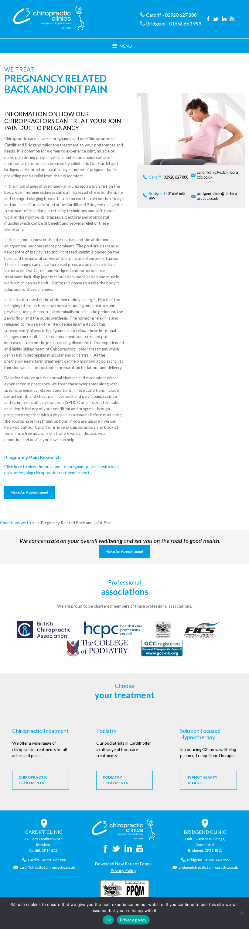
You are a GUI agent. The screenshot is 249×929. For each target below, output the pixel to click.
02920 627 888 (168, 177)
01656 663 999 (167, 196)
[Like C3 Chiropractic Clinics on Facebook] (208, 19)
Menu (126, 46)
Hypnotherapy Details (201, 780)
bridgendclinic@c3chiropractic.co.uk (217, 196)
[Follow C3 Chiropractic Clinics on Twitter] (216, 19)
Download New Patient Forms (123, 863)
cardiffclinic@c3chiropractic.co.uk (217, 174)
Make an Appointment (29, 492)
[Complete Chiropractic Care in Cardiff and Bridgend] (123, 838)
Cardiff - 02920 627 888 (171, 15)
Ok (108, 919)
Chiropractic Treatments (33, 780)
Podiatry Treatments (115, 780)
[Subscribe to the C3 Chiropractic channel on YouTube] (232, 19)
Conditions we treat (18, 522)
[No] (241, 913)
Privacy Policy (123, 870)
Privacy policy (133, 919)
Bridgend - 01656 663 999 (173, 23)
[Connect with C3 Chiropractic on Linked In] (224, 19)
